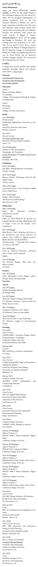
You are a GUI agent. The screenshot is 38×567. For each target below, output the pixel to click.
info (12, 117)
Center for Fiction (9, 155)
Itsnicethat (6, 281)
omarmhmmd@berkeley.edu (12, 78)
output (15, 431)
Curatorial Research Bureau (12, 542)
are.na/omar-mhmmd (10, 83)
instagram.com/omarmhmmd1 (13, 81)
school (22, 35)
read (13, 209)
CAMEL (5, 13)
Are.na (4, 256)
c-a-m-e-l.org (17, 72)
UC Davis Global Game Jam (13, 138)
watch (13, 147)
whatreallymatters (9, 38)
